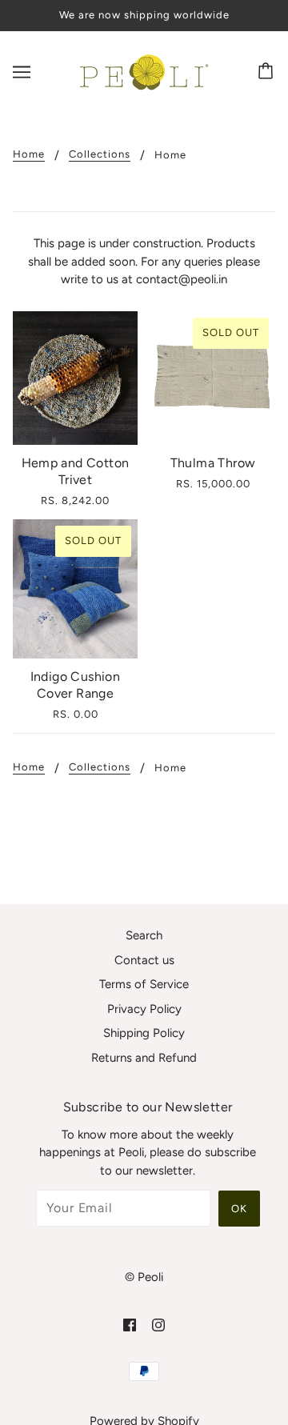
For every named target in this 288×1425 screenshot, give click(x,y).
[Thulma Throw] (212, 378)
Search (144, 935)
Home (29, 154)
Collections (99, 154)
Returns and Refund (144, 1058)
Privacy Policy (144, 1009)
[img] (129, 1324)
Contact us (144, 960)
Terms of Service (144, 984)
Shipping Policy (144, 1033)
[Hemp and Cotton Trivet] (75, 378)
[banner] (141, 70)
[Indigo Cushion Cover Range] (75, 588)
